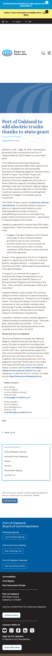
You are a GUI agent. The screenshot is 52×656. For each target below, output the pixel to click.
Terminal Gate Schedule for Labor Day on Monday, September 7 (26, 4)
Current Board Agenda (15, 537)
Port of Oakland (35, 368)
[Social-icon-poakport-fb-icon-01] (18, 630)
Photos (7, 466)
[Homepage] (14, 56)
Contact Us (9, 475)
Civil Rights (8, 581)
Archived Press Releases (16, 456)
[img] (43, 53)
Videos (7, 461)
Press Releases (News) (15, 452)
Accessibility (9, 577)
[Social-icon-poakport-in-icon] (25, 630)
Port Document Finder (14, 585)
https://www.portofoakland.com (25, 376)
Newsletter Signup (13, 470)
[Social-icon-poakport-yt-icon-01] (4, 630)
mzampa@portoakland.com (17, 397)
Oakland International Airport (17, 370)
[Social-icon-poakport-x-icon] (32, 630)
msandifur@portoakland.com (18, 412)
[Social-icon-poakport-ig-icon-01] (11, 630)
